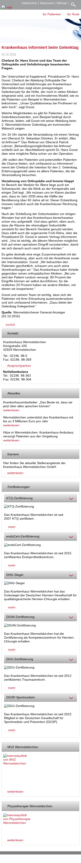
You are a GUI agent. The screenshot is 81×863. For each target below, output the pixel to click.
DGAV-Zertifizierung (20, 617)
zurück (10, 324)
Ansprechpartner (19, 365)
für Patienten (52, 14)
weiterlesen (11, 410)
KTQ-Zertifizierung (19, 498)
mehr (12, 527)
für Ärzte (73, 14)
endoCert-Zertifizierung (22, 536)
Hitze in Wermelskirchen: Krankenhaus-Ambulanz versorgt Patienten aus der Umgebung (38, 434)
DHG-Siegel (14, 575)
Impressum (47, 3)
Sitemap (61, 3)
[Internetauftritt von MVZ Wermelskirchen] (17, 769)
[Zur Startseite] (7, 7)
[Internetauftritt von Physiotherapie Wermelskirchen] (17, 823)
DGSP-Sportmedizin (20, 697)
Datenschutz (29, 3)
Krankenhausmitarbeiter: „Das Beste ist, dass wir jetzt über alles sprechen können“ (37, 404)
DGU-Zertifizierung (19, 659)
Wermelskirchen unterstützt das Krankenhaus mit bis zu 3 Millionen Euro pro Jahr (38, 419)
